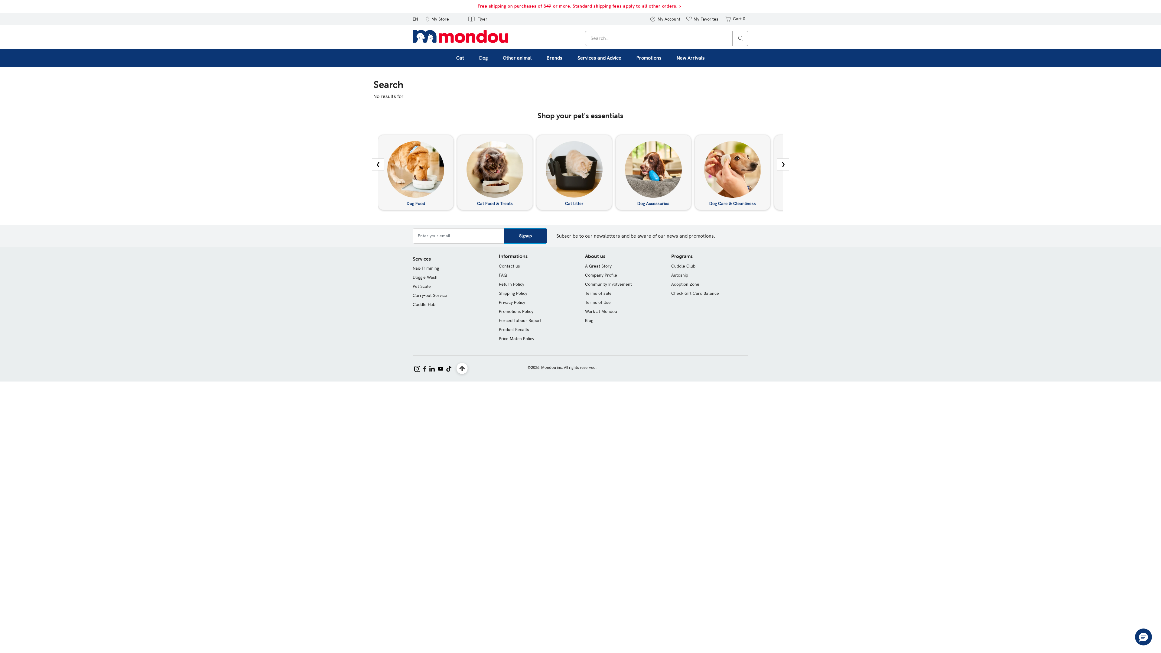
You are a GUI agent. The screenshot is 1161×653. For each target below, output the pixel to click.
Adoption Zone (685, 284)
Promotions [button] (649, 58)
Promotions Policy (516, 311)
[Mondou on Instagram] (417, 368)
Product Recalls (514, 329)
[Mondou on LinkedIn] (432, 368)
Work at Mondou (601, 311)
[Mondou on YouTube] (440, 368)
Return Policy (511, 284)
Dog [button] (483, 58)
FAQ (503, 275)
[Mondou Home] (460, 36)
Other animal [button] (517, 58)
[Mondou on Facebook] (424, 368)
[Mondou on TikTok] (448, 368)
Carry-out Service (430, 295)
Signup (525, 236)
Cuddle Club (683, 266)
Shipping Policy (513, 293)
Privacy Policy (512, 302)
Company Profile (601, 275)
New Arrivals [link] (691, 58)
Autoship (679, 275)
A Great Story (598, 266)
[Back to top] (462, 368)
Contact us (509, 266)
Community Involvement (608, 284)
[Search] (740, 37)
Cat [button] (460, 58)
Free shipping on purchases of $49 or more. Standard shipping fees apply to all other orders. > (579, 6)
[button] (437, 19)
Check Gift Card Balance (695, 293)
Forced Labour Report (520, 320)
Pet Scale (422, 286)
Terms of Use (598, 302)
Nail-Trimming (426, 268)
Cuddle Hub (424, 304)
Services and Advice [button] (599, 58)
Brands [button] (554, 58)
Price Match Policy (516, 338)
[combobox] (666, 38)
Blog (589, 320)
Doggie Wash (425, 277)
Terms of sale (598, 293)
